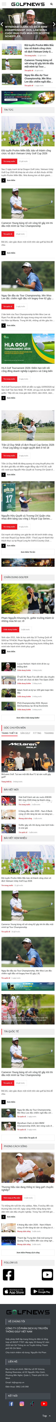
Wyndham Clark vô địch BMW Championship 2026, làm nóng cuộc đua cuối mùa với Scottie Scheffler (27, 31)
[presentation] (2, 24)
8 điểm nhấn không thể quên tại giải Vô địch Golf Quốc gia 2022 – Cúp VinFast (26, 1019)
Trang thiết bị (6, 781)
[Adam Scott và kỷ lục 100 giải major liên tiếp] (8, 693)
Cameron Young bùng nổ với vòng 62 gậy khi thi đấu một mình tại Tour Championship (39, 63)
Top (44, 1415)
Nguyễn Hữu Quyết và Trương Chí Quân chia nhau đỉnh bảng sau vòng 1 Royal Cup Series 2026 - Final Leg (25, 517)
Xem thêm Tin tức (28, 552)
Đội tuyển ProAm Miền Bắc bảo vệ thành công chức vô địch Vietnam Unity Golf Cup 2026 (39, 48)
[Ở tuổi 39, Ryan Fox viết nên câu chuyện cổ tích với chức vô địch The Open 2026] (8, 679)
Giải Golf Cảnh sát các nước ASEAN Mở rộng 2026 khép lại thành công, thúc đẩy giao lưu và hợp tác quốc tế (35, 799)
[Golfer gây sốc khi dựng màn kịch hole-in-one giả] (8, 828)
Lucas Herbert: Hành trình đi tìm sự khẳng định (33, 665)
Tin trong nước (30, 55)
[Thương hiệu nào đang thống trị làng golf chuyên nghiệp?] (28, 1167)
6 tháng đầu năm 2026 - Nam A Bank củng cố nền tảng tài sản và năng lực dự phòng (35, 813)
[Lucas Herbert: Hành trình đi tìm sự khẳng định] (8, 666)
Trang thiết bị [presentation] (9, 733)
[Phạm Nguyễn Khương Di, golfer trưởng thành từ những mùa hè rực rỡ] (28, 599)
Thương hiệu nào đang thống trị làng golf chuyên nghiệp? (27, 1188)
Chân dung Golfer (10, 629)
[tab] (9, 734)
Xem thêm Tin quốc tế (28, 1138)
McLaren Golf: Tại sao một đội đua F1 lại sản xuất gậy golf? (26, 775)
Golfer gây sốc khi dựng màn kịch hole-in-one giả (36, 826)
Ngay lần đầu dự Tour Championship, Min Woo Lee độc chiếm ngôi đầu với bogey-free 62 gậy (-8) (38, 78)
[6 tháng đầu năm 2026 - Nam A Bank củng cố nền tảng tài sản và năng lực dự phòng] (8, 814)
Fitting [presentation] (37, 733)
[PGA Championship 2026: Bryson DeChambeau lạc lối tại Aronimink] (8, 706)
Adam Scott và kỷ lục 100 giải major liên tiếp (35, 691)
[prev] (4, 769)
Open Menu (4, 4)
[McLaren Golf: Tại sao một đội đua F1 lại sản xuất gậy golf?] (28, 755)
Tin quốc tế (29, 70)
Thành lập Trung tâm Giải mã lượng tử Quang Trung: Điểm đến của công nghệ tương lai (35, 1239)
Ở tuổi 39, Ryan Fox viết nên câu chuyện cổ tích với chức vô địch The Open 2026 (35, 678)
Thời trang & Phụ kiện (11, 1198)
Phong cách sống (25, 818)
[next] (51, 769)
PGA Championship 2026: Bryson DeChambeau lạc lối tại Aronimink (32, 704)
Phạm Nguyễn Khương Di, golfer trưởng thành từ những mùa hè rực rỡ (27, 619)
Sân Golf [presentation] (25, 733)
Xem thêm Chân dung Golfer (28, 718)
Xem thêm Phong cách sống (28, 1253)
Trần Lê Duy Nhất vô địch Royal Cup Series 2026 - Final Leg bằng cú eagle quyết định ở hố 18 (27, 446)
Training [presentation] (49, 733)
